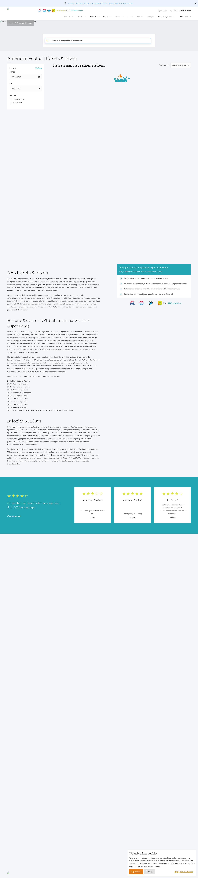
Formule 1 (67, 17)
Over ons (184, 17)
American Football (24, 23)
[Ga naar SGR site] (40, 10)
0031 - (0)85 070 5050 (182, 11)
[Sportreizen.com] (20, 13)
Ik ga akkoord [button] (136, 872)
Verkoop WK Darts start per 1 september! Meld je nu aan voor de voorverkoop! (100, 3)
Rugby (105, 17)
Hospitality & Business (167, 17)
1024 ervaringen (77, 10)
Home (11, 23)
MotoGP (92, 17)
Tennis (117, 17)
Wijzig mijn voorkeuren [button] (184, 872)
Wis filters (38, 68)
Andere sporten (133, 17)
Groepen (150, 17)
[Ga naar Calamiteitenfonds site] (49, 10)
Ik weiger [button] (149, 872)
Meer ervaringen (14, 516)
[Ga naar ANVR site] (44, 10)
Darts (80, 17)
